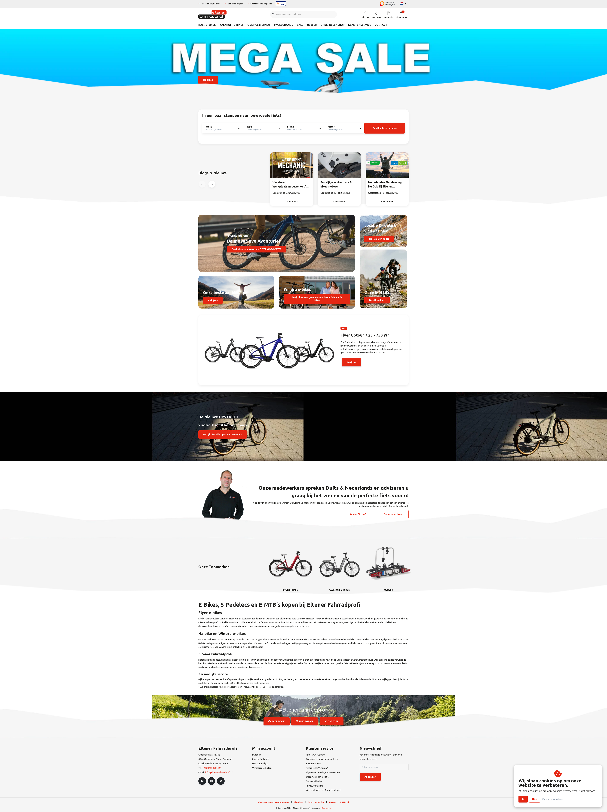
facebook (278, 721)
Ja (523, 799)
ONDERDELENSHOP (332, 24)
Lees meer (291, 201)
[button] (211, 184)
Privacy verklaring (316, 802)
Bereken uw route (379, 239)
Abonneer (370, 777)
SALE (300, 24)
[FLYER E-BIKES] (290, 563)
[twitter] (221, 781)
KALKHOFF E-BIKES (232, 24)
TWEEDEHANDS (283, 24)
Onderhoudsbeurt (393, 514)
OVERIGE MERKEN (258, 24)
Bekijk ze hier (377, 300)
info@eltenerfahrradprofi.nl (219, 772)
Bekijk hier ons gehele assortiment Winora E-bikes (317, 299)
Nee (534, 799)
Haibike (303, 639)
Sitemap (332, 802)
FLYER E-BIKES (207, 24)
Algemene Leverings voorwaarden (273, 802)
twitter (333, 721)
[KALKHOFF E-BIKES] (339, 563)
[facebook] (202, 781)
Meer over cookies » (552, 799)
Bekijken (213, 300)
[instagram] (211, 781)
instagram (306, 721)
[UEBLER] (388, 563)
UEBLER (312, 24)
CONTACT (381, 24)
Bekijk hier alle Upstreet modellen (222, 434)
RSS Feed (344, 802)
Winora (228, 639)
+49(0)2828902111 (211, 768)
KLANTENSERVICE (359, 24)
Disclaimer (299, 802)
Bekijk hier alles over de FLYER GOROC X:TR (256, 249)
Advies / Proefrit (358, 514)
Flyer (335, 622)
